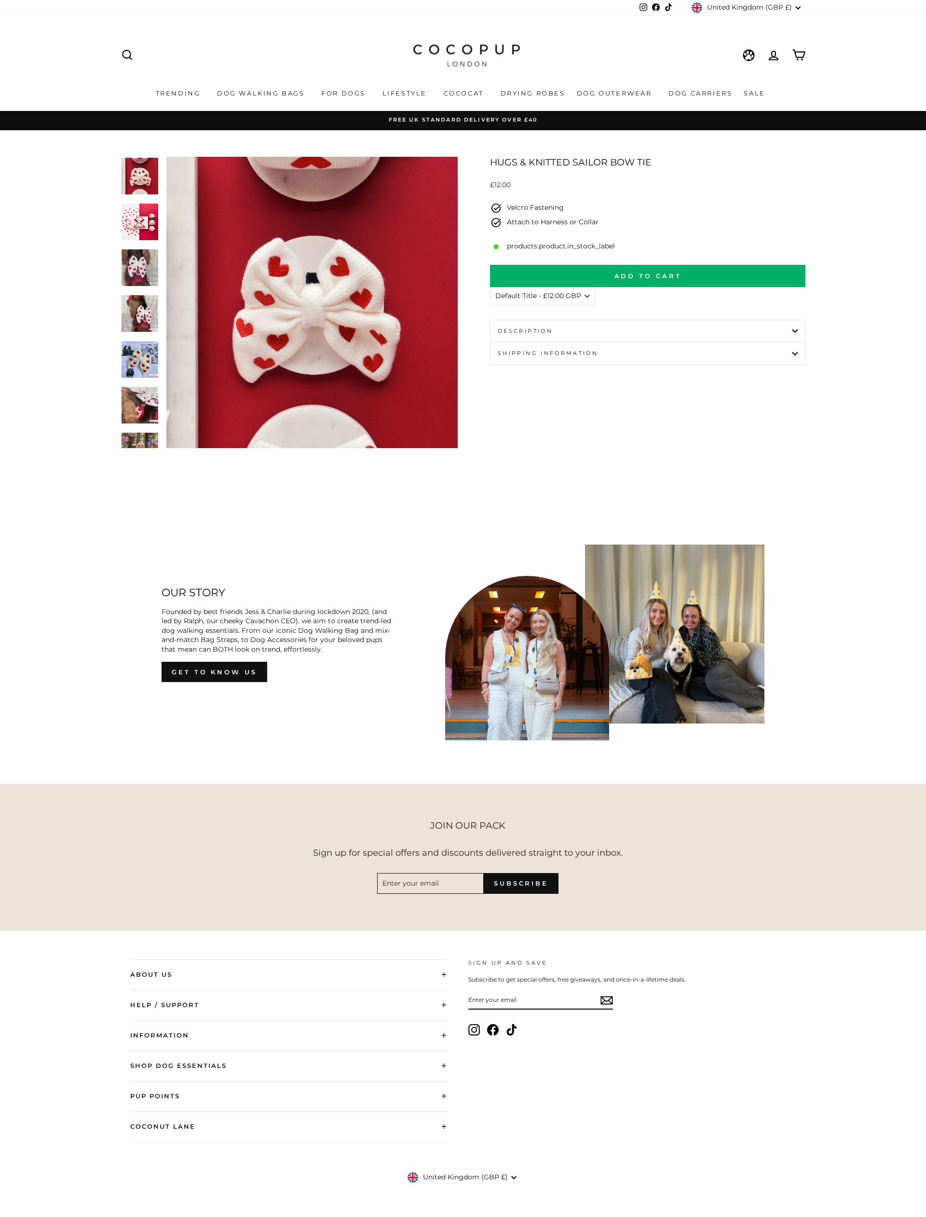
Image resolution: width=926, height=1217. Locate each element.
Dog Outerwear (615, 93)
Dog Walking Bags (262, 93)
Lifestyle (406, 93)
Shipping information (548, 353)
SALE (756, 93)
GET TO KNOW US (214, 672)
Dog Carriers (700, 93)
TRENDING (179, 93)
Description (525, 331)
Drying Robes (533, 93)
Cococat (465, 93)
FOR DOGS (344, 93)
